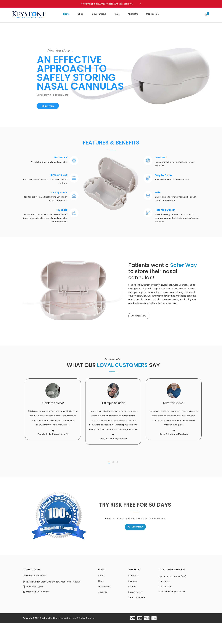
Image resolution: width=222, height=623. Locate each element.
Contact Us (133, 575)
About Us (102, 592)
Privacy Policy (135, 592)
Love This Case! (173, 403)
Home (101, 575)
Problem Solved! (53, 403)
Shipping (132, 581)
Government (104, 586)
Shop (100, 581)
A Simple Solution (113, 403)
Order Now (140, 315)
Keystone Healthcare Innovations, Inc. (58, 618)
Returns (132, 586)
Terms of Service (136, 597)
